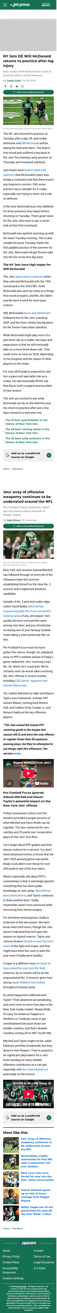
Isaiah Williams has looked (28, 982)
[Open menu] (5, 5)
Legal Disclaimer (44, 1262)
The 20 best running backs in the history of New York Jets (27, 431)
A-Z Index (40, 1268)
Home (6, 469)
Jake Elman (13, 520)
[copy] (22, 86)
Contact (39, 1250)
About (6, 1250)
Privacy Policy (11, 1256)
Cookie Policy (11, 1262)
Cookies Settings (13, 1278)
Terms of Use (42, 1256)
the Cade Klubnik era (35, 1069)
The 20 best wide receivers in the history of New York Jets (27, 440)
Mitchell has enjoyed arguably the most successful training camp (27, 611)
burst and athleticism (37, 313)
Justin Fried (14, 80)
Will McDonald (30, 143)
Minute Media (21, 1286)
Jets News (18, 469)
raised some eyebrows (29, 276)
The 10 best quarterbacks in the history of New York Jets (26, 422)
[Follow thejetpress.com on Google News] (49, 455)
